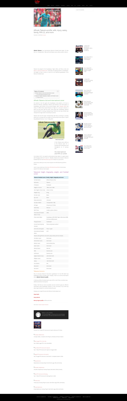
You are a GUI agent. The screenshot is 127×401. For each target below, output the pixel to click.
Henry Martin (37, 297)
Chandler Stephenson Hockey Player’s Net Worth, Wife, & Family (48, 369)
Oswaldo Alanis (63, 106)
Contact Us (71, 397)
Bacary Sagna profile (38, 300)
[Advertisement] (51, 43)
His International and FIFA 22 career (43, 94)
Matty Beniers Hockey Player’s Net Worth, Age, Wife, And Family (48, 363)
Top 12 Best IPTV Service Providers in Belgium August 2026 (88, 69)
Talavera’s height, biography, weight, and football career (46, 95)
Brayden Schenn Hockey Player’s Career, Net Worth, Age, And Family (88, 125)
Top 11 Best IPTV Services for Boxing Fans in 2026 (45, 376)
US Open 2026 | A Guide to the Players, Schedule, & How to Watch (48, 336)
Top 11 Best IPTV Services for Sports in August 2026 (45, 349)
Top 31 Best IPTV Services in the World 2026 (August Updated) (88, 92)
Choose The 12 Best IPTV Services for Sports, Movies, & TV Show (48, 330)
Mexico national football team (40, 70)
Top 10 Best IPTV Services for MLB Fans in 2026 (87, 147)
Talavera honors (40, 97)
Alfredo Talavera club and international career (44, 93)
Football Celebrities (45, 304)
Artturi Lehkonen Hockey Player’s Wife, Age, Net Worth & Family (88, 136)
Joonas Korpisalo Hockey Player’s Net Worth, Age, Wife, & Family (88, 114)
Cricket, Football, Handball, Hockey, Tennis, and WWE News (43, 2)
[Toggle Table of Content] (57, 91)
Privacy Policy (56, 397)
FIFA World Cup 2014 (48, 159)
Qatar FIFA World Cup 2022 (53, 167)
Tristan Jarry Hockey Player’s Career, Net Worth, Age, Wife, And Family (49, 382)
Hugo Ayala (36, 294)
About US (64, 397)
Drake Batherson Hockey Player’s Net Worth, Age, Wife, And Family (48, 389)
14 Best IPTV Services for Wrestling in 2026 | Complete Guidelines (88, 48)
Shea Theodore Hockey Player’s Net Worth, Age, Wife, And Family (88, 103)
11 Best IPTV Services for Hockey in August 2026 (88, 80)
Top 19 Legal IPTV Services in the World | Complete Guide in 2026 (48, 356)
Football (39, 304)
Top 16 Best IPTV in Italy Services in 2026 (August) (88, 58)
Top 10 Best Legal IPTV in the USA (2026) (42, 343)
